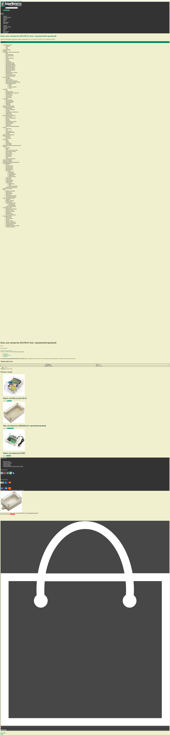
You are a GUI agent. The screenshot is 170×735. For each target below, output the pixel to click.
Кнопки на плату (10, 210)
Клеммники (8, 61)
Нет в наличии (10, 428)
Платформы (8, 143)
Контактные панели (10, 70)
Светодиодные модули (11, 206)
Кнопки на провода (10, 211)
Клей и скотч (9, 123)
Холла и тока (9, 97)
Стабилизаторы (9, 180)
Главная (5, 16)
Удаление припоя (12, 86)
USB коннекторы (10, 58)
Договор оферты (7, 465)
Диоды (7, 164)
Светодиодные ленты (11, 202)
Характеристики (7, 355)
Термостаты (8, 194)
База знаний (6, 22)
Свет (7, 157)
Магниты (8, 120)
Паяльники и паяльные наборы (13, 82)
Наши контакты (6, 461)
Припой (10, 84)
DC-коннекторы (9, 54)
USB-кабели (8, 128)
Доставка (5, 18)
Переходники (9, 73)
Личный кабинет (7, 17)
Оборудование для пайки (11, 80)
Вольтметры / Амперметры (12, 111)
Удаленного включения (11, 195)
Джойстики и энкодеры (11, 208)
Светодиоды (8, 178)
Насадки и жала (9, 79)
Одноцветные (11, 204)
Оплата (5, 19)
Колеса (7, 141)
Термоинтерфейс (9, 122)
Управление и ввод (7, 207)
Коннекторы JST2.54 (10, 66)
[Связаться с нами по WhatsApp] (7, 473)
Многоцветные (11, 205)
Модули (5, 146)
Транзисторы (9, 182)
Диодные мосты (9, 165)
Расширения (8, 156)
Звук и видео (9, 152)
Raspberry (5, 50)
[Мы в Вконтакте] (2, 473)
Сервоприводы (9, 102)
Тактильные (8, 96)
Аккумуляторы (9, 218)
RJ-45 (7, 56)
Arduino (7, 46)
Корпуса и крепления (23, 39)
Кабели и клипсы (10, 200)
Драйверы (8, 104)
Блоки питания (9, 220)
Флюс (9, 85)
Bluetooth (8, 147)
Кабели (5, 127)
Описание (5, 353)
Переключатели (9, 213)
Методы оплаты (6, 464)
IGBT (9, 184)
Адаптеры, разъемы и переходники (11, 52)
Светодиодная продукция (9, 198)
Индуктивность (9, 166)
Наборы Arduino (7, 49)
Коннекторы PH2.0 (10, 67)
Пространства (9, 93)
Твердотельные (9, 193)
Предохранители (9, 169)
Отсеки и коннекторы (11, 223)
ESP (7, 47)
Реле (4, 189)
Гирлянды (8, 199)
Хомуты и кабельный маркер (12, 126)
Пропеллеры (9, 144)
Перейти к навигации (5, 1)
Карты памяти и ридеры (8, 134)
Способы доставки (7, 462)
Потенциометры (12, 174)
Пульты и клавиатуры (11, 214)
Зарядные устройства (10, 221)
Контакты (5, 23)
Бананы (7, 60)
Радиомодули (9, 155)
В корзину (9, 401)
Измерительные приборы (9, 107)
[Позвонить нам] (13, 473)
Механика (5, 139)
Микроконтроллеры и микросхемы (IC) (12, 145)
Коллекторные (9, 99)
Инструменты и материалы (11, 39)
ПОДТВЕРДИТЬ (85, 519)
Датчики (5, 89)
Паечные (8, 137)
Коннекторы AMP (10, 62)
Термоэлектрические (10, 158)
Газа (7, 90)
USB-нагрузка (9, 114)
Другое (10, 88)
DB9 (7, 53)
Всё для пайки (6, 77)
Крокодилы (8, 71)
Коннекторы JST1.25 (10, 65)
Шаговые (8, 103)
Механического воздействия (12, 92)
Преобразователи (10, 224)
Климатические (9, 91)
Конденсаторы (9, 168)
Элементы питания (7, 216)
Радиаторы (8, 125)
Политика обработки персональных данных (13, 466)
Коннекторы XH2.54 (10, 68)
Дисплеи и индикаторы (8, 105)
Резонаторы (8, 177)
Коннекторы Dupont (10, 64)
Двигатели (5, 98)
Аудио (7, 59)
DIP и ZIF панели (10, 55)
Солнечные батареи (10, 226)
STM (7, 48)
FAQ (4, 20)
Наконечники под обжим (11, 72)
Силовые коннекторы (11, 74)
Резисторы (8, 170)
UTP (7, 129)
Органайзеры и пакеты (11, 121)
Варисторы (11, 171)
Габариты (5, 356)
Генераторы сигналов (11, 151)
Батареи (7, 219)
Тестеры (8, 110)
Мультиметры (9, 108)
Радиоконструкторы (7, 188)
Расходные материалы (11, 83)
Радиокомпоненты (7, 163)
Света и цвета (9, 95)
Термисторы (11, 175)
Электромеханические (11, 196)
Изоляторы (8, 78)
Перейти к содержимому (16, 1)
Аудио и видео (9, 131)
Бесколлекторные (10, 101)
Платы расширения (7, 159)
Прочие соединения (10, 76)
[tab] (86, 354)
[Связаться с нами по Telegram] (10, 473)
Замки (7, 140)
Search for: (3, 7)
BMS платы (8, 217)
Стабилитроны (9, 181)
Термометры (8, 113)
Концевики (8, 212)
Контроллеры (9, 201)
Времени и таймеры (10, 190)
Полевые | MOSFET (13, 186)
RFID (7, 149)
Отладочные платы (7, 44)
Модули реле (9, 192)
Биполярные (11, 183)
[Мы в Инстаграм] (4, 473)
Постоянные (11, 172)
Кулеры (7, 119)
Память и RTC (9, 153)
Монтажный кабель (10, 132)
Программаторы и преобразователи (11, 162)
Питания (8, 133)
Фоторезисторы (12, 176)
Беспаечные (8, 138)
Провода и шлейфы (7, 160)
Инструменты (9, 116)
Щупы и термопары (10, 109)
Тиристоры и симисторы (11, 187)
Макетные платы (7, 135)
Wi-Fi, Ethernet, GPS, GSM (12, 150)
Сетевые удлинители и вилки (12, 225)
